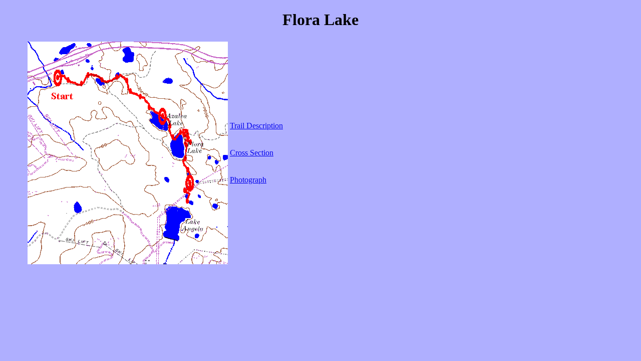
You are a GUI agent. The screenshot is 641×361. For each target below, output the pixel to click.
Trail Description (256, 125)
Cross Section (251, 152)
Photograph (248, 179)
